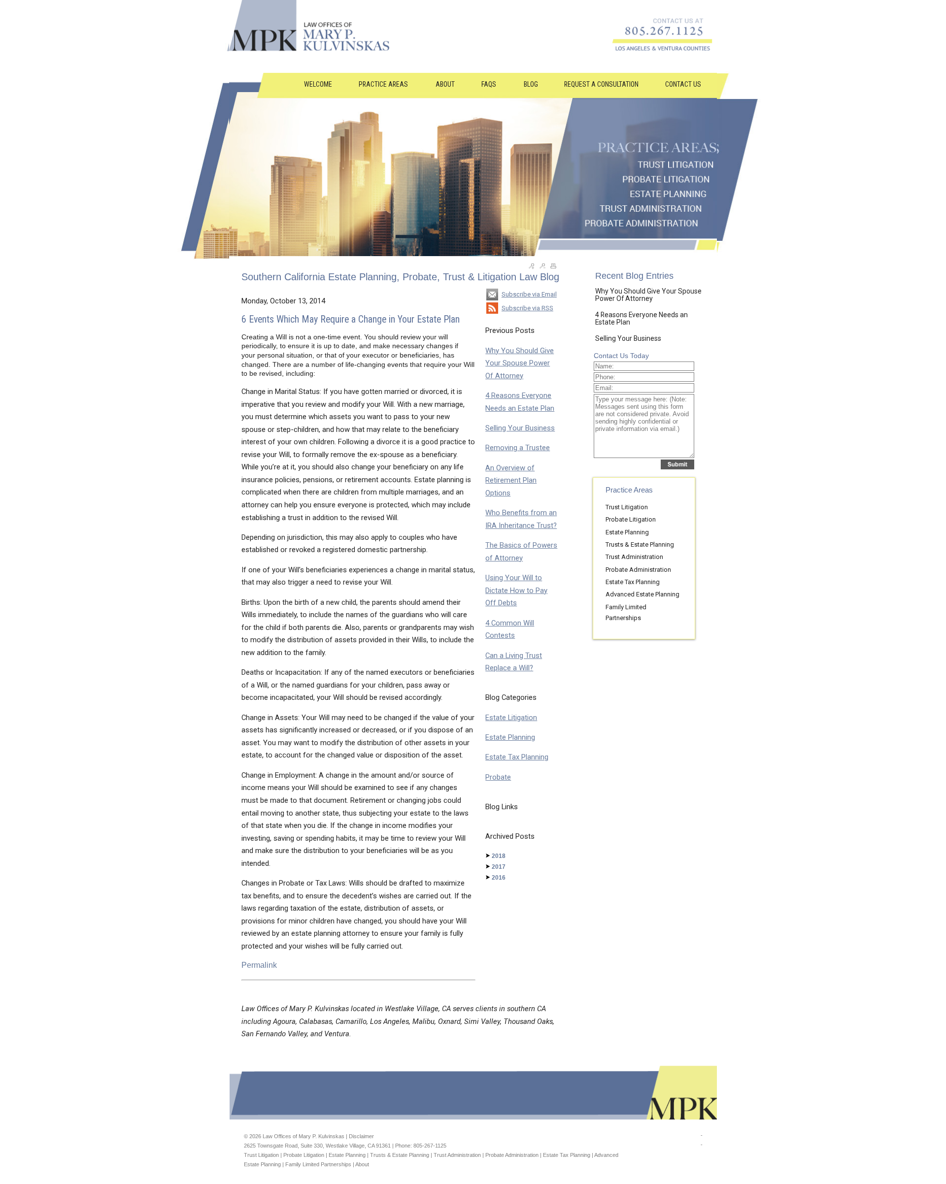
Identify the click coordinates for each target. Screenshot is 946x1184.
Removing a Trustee (517, 447)
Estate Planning (510, 737)
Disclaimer (361, 1136)
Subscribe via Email (529, 294)
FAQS (489, 84)
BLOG (531, 84)
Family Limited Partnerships (318, 1164)
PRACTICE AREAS (384, 84)
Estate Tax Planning (516, 757)
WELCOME (318, 84)
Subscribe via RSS (527, 308)
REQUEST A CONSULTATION (601, 84)
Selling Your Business (520, 428)
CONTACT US (683, 84)
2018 (499, 856)
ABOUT (445, 84)
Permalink (259, 965)
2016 (499, 877)
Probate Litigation (631, 519)
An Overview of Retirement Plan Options (511, 480)
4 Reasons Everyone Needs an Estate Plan (641, 318)
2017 (499, 866)
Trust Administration (634, 556)
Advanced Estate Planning (642, 594)
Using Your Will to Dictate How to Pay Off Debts (516, 590)
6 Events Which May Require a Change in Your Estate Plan (350, 319)
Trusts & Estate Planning (640, 544)
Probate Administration (638, 569)
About (362, 1164)
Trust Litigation (627, 507)
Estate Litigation (511, 717)
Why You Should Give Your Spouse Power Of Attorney (519, 363)
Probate (498, 777)
